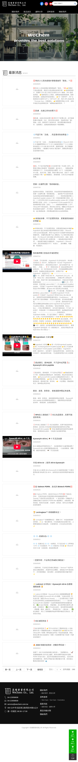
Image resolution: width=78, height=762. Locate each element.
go (75, 4)
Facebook (42, 4)
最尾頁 (40, 670)
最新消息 (43, 704)
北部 (73, 735)
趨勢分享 (52, 707)
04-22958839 (12, 701)
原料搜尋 (43, 697)
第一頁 (8, 670)
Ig (46, 4)
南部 (73, 750)
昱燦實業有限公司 (14, 3)
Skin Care (45, 700)
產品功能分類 (45, 711)
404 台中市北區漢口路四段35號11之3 (22, 708)
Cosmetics (61, 700)
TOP (72, 758)
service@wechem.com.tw (17, 704)
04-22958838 (12, 697)
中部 (73, 742)
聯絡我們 (43, 714)
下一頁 (29, 670)
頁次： (52, 669)
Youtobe (51, 4)
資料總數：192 (69, 669)
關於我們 (43, 690)
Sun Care (53, 700)
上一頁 (18, 670)
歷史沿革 (52, 693)
